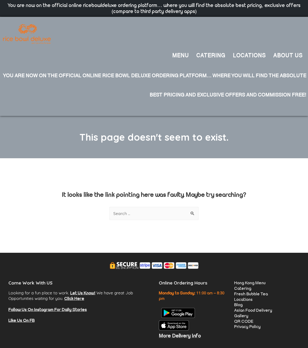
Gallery (241, 315)
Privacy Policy (247, 326)
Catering (242, 288)
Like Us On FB (21, 320)
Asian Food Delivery (253, 310)
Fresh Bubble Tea (251, 293)
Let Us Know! (82, 293)
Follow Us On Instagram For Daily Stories (47, 309)
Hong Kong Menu (250, 282)
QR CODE (243, 321)
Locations (243, 299)
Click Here (74, 298)
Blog (238, 304)
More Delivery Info (180, 336)
